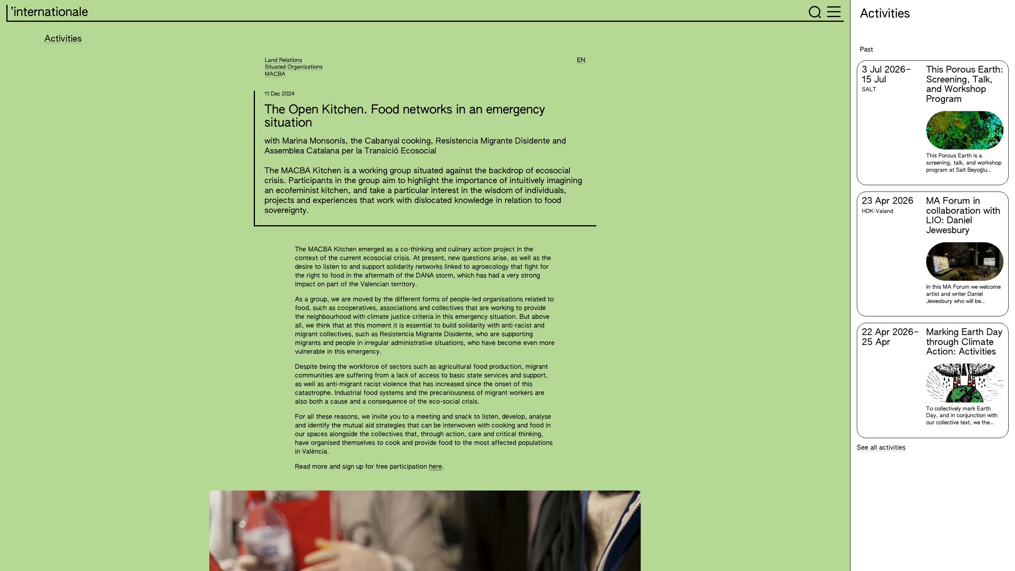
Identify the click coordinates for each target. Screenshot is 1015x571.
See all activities (881, 448)
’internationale (49, 13)
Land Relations (283, 60)
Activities (63, 39)
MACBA (275, 74)
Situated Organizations (294, 67)
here (435, 467)
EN (581, 60)
